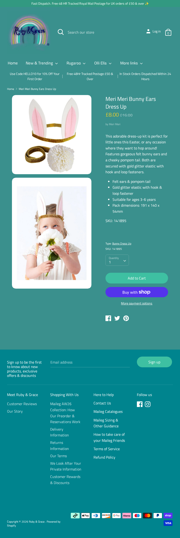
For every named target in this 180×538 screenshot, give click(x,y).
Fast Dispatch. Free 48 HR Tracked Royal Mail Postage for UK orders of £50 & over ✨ (90, 3)
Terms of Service (107, 449)
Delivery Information (59, 432)
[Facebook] (140, 404)
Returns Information (59, 445)
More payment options (136, 303)
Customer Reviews (22, 404)
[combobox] (117, 260)
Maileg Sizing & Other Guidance (106, 423)
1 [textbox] (110, 262)
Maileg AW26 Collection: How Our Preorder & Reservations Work (65, 413)
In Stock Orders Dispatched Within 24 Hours (145, 76)
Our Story (15, 411)
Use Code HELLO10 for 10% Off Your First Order (35, 76)
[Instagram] (148, 404)
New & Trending (40, 63)
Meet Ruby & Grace (22, 394)
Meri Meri (114, 124)
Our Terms (58, 456)
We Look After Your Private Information (65, 466)
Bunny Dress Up (121, 243)
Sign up (154, 362)
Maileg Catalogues (108, 411)
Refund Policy (104, 457)
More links (129, 63)
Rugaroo (74, 63)
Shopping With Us (64, 394)
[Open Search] (60, 32)
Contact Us (102, 403)
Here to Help (104, 394)
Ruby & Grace (37, 521)
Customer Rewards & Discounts (65, 479)
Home (13, 63)
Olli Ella (101, 63)
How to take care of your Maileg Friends (109, 437)
